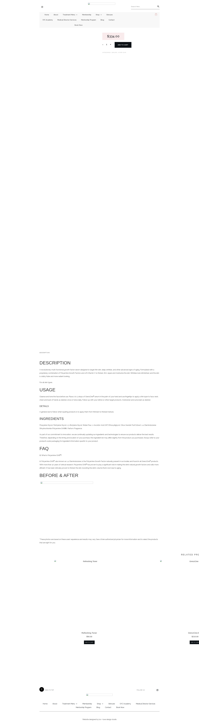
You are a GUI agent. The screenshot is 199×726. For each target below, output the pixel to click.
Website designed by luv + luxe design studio (99, 719)
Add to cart (123, 45)
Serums (114, 52)
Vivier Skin (122, 52)
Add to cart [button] (89, 642)
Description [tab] (44, 352)
